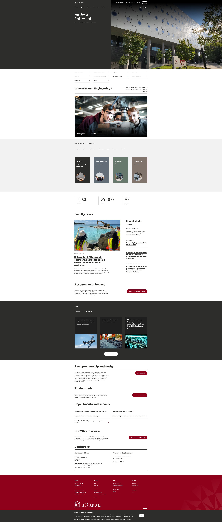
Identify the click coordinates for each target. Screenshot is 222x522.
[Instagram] (118, 461)
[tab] (80, 149)
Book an (116, 493)
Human (98, 492)
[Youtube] (123, 461)
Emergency (79, 492)
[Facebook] (113, 461)
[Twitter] (116, 461)
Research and (99, 494)
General (78, 485)
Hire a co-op (79, 490)
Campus (116, 483)
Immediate (79, 494)
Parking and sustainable (118, 486)
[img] (79, 2)
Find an (78, 487)
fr (141, 7)
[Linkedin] (121, 461)
